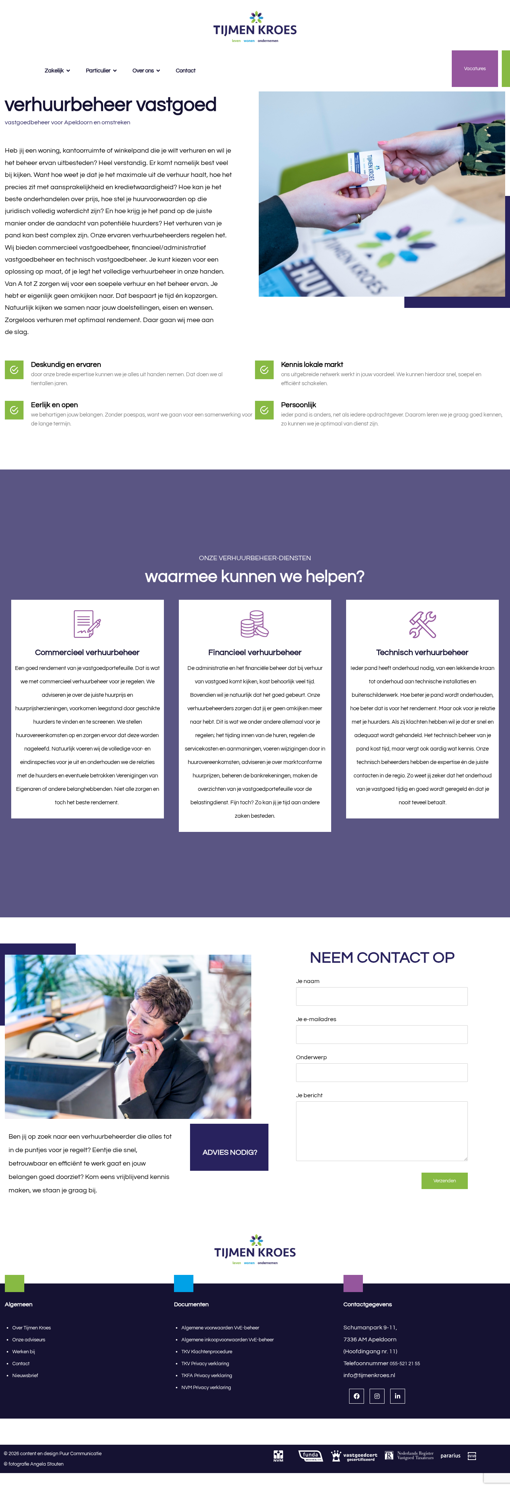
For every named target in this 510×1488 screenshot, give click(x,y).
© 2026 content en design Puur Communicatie (54, 1453)
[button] (356, 1396)
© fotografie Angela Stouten (33, 1464)
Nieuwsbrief (25, 1375)
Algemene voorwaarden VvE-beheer (220, 1328)
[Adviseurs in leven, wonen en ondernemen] (255, 27)
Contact (20, 1363)
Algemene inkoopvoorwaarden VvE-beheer (228, 1339)
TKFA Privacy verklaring (206, 1375)
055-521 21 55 (405, 1363)
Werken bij (23, 1351)
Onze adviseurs (28, 1339)
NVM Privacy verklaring (206, 1387)
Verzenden (444, 1180)
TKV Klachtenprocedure (206, 1351)
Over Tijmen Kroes (31, 1328)
